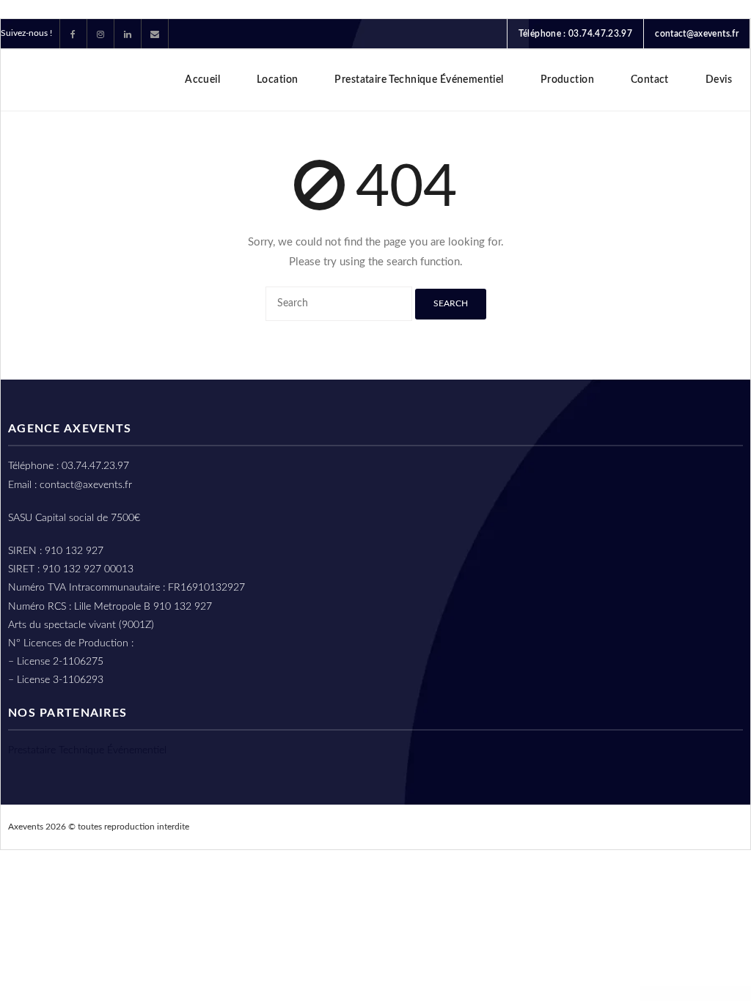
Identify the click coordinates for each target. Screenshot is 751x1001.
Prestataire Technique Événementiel (87, 750)
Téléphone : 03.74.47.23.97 (575, 33)
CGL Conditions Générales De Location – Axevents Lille (469, 826)
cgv (627, 826)
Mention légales (694, 826)
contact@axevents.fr (697, 33)
